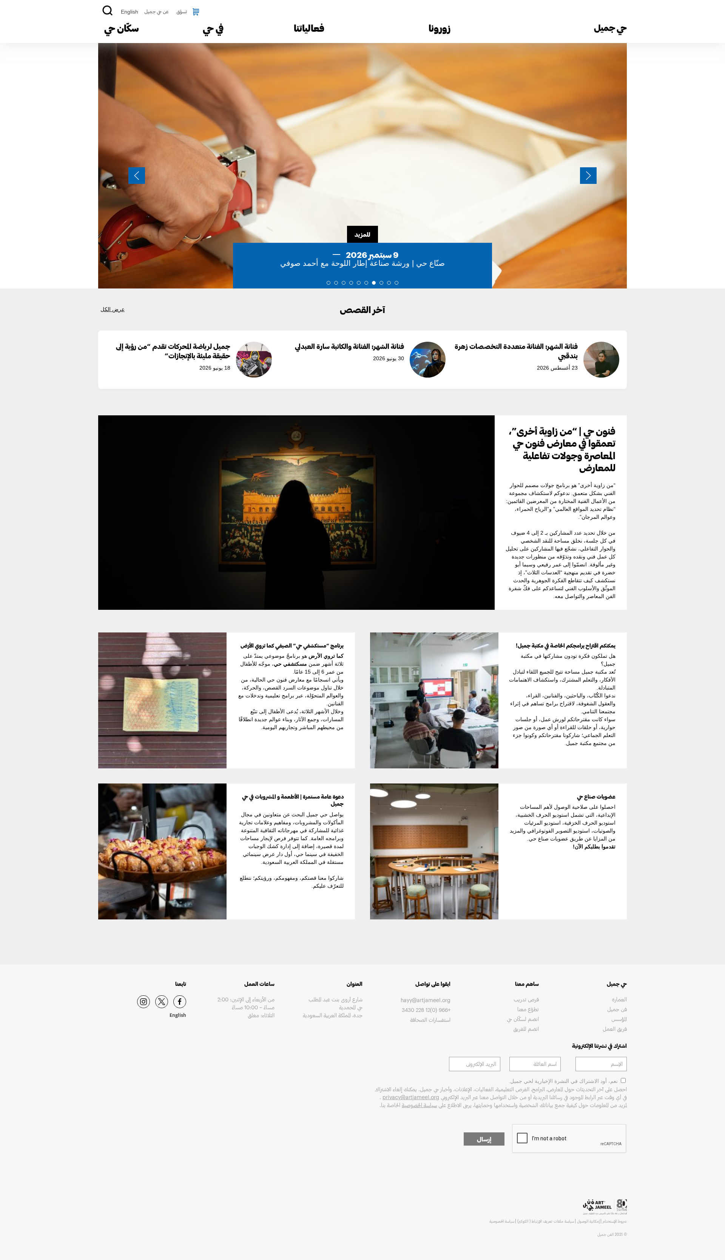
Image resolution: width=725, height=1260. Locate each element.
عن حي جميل (156, 11)
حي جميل (610, 27)
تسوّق (181, 11)
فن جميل (617, 1009)
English (129, 12)
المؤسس (619, 1019)
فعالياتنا (309, 28)
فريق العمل (615, 1029)
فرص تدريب (526, 999)
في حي (213, 28)
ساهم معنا (526, 984)
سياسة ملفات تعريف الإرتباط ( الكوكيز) (545, 1221)
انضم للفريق (525, 1029)
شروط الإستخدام (615, 1221)
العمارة (619, 999)
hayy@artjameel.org (425, 1000)
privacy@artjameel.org (411, 1097)
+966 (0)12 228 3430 (426, 1010)
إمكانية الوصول (588, 1221)
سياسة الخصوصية (419, 1105)
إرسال (484, 1139)
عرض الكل (112, 309)
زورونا (439, 28)
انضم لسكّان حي (522, 1019)
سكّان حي (121, 28)
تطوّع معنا (527, 1009)
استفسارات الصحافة (430, 1019)
